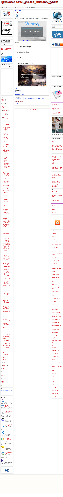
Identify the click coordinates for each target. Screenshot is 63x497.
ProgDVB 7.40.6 (5, 323)
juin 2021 (4, 116)
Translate (8, 44)
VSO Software (54, 373)
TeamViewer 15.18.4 (6, 190)
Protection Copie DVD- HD (55, 356)
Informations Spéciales (55, 291)
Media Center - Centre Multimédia (56, 340)
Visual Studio (54, 378)
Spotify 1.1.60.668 (5, 172)
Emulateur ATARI (54, 271)
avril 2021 (4, 361)
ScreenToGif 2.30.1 (5, 138)
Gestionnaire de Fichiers (55, 286)
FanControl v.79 (5, 287)
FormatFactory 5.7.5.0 (6, 233)
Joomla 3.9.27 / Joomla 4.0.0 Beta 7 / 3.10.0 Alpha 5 (6, 186)
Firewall (53, 281)
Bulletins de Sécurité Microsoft (56, 244)
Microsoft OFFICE (54, 344)
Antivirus (53, 236)
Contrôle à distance (54, 257)
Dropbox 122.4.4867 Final (6, 324)
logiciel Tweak (54, 396)
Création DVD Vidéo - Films (20, 98)
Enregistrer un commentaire (19, 103)
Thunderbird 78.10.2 (5, 294)
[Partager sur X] (17, 97)
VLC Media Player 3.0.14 (6, 351)
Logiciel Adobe (54, 304)
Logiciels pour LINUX (55, 332)
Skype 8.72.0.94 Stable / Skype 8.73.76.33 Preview (6, 158)
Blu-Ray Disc (53, 242)
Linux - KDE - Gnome (55, 303)
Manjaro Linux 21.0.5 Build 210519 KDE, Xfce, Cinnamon (6, 246)
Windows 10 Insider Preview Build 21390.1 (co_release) (6, 167)
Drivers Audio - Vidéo (55, 265)
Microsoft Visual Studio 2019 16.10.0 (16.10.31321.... (6, 161)
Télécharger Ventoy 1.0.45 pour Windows (20, 91)
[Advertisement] (6, 82)
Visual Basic (53, 376)
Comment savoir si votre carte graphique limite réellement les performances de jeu (56, 159)
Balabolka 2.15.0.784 (6, 213)
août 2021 (4, 113)
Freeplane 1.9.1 (5, 305)
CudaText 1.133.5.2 (5, 134)
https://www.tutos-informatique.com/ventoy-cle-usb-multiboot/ (23, 88)
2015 (3, 374)
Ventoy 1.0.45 (5, 130)
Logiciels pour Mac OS (55, 334)
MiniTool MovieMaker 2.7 (6, 345)
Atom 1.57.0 (4, 338)
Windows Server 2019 (55, 393)
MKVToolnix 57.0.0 (5, 226)
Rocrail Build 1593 (5, 232)
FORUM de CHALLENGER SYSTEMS (31, 7)
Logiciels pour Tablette (55, 335)
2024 (3, 102)
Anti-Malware (54, 233)
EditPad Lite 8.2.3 (5, 182)
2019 (3, 368)
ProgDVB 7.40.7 (5, 250)
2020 (3, 367)
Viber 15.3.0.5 (5, 319)
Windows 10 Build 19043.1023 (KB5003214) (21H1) (6, 210)
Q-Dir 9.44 (4, 352)
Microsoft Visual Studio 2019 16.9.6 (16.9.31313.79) (6, 267)
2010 (3, 381)
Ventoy (20, 90)
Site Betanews (54, 209)
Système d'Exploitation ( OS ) (56, 362)
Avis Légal (24, 7)
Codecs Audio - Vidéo (55, 247)
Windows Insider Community (5, 7)
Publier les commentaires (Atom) (34, 109)
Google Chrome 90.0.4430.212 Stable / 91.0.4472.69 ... (6, 256)
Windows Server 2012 (55, 390)
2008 (3, 384)
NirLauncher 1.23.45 (5, 212)
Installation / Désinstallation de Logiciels (29, 98)
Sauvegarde (53, 359)
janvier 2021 (5, 365)
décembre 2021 (5, 107)
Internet (53, 295)
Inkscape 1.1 (4, 198)
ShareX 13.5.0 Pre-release (6, 308)
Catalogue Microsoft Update (14, 7)
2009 (3, 382)
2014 (3, 375)
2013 (3, 377)
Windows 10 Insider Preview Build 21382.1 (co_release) (6, 315)
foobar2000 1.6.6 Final (6, 293)
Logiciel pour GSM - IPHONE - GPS (57, 314)
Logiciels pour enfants (55, 338)
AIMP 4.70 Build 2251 (6, 217)
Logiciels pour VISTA (54, 337)
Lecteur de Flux (54, 301)
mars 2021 (4, 362)
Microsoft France (54, 205)
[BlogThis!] (16, 97)
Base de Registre (54, 239)
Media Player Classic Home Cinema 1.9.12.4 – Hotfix (6, 125)
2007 (3, 385)
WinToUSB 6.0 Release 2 (6, 320)
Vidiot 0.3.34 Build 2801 (6, 127)
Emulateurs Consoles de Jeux (56, 277)
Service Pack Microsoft (55, 361)
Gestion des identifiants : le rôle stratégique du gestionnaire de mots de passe (57, 163)
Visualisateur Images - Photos (56, 379)
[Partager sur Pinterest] (19, 97)
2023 (3, 103)
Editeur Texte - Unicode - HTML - (56, 268)
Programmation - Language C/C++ (56, 353)
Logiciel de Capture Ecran (55, 309)
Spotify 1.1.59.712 (5, 300)
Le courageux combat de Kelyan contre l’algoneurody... (6, 312)
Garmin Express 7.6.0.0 (6, 137)
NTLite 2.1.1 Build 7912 (6, 271)
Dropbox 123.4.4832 (6, 181)
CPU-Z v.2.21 (6, 459)
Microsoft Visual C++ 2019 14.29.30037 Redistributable (6, 164)
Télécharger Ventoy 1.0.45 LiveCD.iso (19, 94)
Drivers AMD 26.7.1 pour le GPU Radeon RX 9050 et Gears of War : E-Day (57, 182)
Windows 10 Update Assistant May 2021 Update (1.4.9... (6, 264)
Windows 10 (53, 381)
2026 (3, 99)
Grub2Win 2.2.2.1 (5, 133)
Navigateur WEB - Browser (55, 350)
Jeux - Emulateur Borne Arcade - (56, 298)
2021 (3, 106)
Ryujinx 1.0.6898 (5, 118)
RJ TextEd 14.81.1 (5, 208)
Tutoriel (53, 370)
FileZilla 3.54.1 (5, 327)
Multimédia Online (54, 347)
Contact (20, 7)
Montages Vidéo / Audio (55, 345)
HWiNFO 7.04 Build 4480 (6, 281)
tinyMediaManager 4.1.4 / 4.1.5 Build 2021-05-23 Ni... (6, 222)
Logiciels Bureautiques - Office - (56, 319)
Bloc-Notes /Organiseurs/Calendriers (57, 241)
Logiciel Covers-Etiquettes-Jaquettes (57, 306)
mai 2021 (4, 117)
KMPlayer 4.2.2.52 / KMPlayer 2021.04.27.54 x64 (6, 283)
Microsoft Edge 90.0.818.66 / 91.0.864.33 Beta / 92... (6, 219)
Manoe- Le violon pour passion (56, 212)
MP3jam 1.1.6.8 (5, 149)
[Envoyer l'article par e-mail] (16, 99)
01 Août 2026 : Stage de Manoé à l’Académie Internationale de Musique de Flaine (57, 141)
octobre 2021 (5, 110)
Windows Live (54, 387)
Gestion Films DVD (54, 284)
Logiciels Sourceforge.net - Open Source (39, 98)
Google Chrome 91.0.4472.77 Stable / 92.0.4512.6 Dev (6, 178)
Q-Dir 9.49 (4, 260)
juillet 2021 (4, 114)
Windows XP (53, 395)
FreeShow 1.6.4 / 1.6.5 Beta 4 (56, 104)
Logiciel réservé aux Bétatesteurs (56, 316)
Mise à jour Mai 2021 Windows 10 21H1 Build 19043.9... (6, 273)
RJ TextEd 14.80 (5, 328)
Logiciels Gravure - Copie (55, 322)
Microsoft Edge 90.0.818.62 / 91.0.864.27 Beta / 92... (6, 278)
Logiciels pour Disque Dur (55, 329)
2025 (3, 100)
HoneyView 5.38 (5, 199)
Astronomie (53, 238)
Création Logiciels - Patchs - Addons (57, 262)
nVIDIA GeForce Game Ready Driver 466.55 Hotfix (6, 196)
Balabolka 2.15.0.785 (6, 175)
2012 (3, 378)
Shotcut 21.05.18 (5, 254)
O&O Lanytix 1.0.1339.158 (6, 275)
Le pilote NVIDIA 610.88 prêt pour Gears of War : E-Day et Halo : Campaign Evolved (56, 185)
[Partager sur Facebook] (18, 97)
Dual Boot (53, 266)
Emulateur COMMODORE (55, 274)
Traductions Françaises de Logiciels (57, 366)
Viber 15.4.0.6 (5, 146)
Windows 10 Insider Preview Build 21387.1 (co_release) (6, 241)
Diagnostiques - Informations (56, 263)
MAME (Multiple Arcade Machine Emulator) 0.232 (6, 141)
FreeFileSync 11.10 (5, 359)
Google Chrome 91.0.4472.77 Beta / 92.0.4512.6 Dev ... (6, 206)
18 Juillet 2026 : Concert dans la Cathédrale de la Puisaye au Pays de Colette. (57, 146)
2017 (3, 371)
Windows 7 (53, 384)
